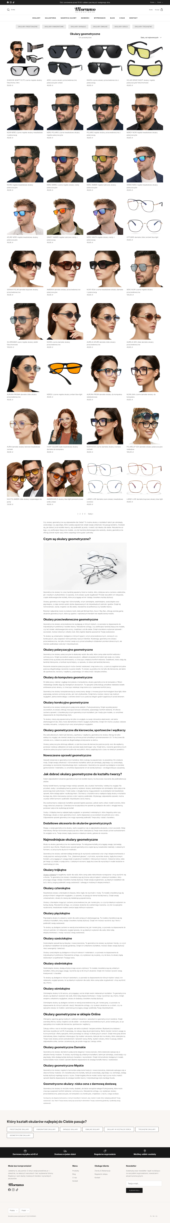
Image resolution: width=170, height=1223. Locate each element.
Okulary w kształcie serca (119, 1129)
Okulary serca (121, 26)
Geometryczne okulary (20, 1135)
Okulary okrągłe (78, 26)
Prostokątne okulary (19, 1129)
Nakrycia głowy (68, 18)
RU (154, 1216)
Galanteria (50, 18)
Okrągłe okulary (70, 1129)
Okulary (36, 18)
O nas (122, 18)
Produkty (75, 1171)
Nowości (85, 18)
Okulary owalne (100, 26)
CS (156, 1216)
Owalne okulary (92, 1129)
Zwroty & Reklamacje (102, 1171)
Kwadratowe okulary (46, 1129)
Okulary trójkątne (143, 26)
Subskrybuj (134, 1190)
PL (151, 1216)
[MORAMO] (85, 9)
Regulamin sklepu (101, 1174)
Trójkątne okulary (146, 1129)
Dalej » (90, 514)
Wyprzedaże (100, 18)
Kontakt (133, 18)
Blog (112, 18)
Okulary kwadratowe (54, 26)
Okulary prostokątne (27, 26)
